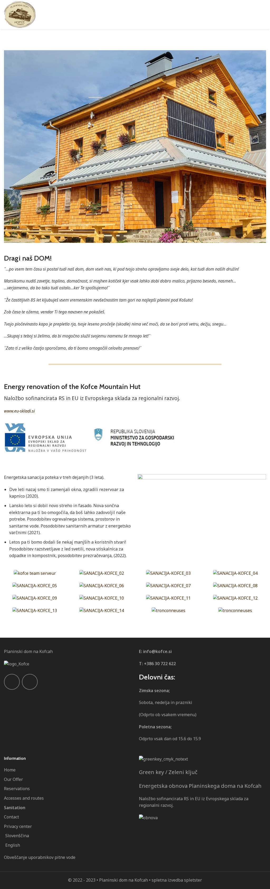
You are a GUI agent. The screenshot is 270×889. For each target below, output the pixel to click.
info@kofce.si (157, 651)
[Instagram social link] (30, 682)
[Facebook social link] (12, 682)
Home (10, 770)
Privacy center (18, 826)
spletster (193, 880)
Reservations (17, 788)
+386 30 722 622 (160, 663)
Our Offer (13, 779)
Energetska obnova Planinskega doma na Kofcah (200, 785)
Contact (11, 817)
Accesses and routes (24, 798)
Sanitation (14, 808)
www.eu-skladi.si (19, 411)
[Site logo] (20, 14)
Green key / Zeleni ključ (168, 772)
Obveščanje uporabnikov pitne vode (39, 857)
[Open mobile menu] (264, 14)
